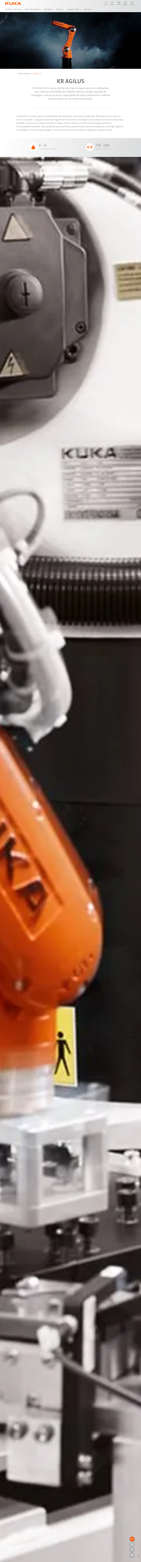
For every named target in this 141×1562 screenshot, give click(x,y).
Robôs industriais (24, 74)
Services (59, 9)
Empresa (87, 9)
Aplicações (48, 9)
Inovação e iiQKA (73, 9)
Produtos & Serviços (12, 9)
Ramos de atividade (32, 9)
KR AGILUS (37, 74)
